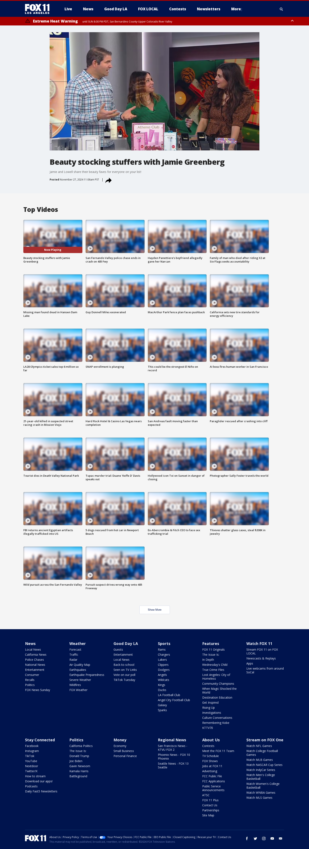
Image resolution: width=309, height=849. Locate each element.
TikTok (29, 756)
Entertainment (34, 670)
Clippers (163, 665)
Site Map (208, 815)
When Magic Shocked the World (219, 690)
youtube (272, 838)
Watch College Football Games (262, 753)
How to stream (35, 776)
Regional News (172, 739)
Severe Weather (80, 680)
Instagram (32, 751)
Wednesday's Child (214, 665)
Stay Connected (40, 739)
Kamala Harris (78, 771)
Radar (73, 660)
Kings (161, 685)
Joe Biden (75, 761)
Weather (77, 643)
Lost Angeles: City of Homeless (216, 677)
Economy (120, 746)
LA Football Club (169, 695)
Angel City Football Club (174, 700)
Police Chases (34, 660)
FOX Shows (210, 761)
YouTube (31, 761)
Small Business (124, 751)
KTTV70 (207, 728)
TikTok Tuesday (124, 680)
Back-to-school (124, 665)
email (280, 838)
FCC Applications (213, 781)
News (30, 643)
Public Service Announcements (213, 788)
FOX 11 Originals (213, 649)
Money (120, 739)
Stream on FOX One (264, 739)
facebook (247, 838)
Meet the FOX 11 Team (218, 751)
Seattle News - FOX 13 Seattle (173, 765)
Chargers (164, 655)
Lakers (162, 660)
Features (210, 643)
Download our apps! (39, 781)
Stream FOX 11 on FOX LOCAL (262, 651)
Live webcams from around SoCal (265, 670)
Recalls (29, 680)
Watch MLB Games (259, 760)
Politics (30, 685)
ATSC (206, 795)
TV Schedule (210, 756)
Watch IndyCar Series (260, 770)
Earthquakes (77, 670)
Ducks (162, 690)
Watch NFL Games (259, 746)
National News (35, 665)
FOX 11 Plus (210, 800)
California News (35, 655)
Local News (33, 649)
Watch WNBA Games (260, 793)
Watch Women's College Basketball (263, 785)
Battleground (78, 776)
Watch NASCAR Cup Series (264, 765)
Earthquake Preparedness (86, 675)
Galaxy (162, 705)
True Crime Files (213, 670)
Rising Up (208, 708)
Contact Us (209, 805)
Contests (208, 746)
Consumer (32, 675)
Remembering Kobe (215, 723)
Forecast (75, 649)
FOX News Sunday (37, 690)
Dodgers (164, 670)
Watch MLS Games (259, 798)
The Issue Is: (210, 655)
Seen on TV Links (125, 670)
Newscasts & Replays (261, 658)
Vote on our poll (124, 675)
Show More (154, 609)
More (236, 9)
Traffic (73, 655)
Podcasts (31, 786)
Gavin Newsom (79, 766)
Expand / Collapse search (281, 9)
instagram (263, 838)
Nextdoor (31, 766)
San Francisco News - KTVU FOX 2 (172, 748)
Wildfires (75, 685)
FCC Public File (212, 776)
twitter (255, 838)
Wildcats (163, 680)
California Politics (81, 746)
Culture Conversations (217, 718)
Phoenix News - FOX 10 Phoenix (174, 756)
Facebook (31, 746)
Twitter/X (31, 771)
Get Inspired (210, 702)
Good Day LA (126, 643)
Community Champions (218, 684)
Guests (118, 649)
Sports (164, 643)
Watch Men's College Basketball (260, 777)
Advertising (209, 771)
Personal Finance (125, 756)
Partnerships (210, 810)
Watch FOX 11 (259, 643)
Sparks (162, 710)
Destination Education (217, 697)
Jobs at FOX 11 (212, 766)
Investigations (211, 713)
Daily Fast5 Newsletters (41, 791)
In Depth (208, 660)
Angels (162, 675)
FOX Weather (78, 690)
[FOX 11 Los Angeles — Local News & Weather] (39, 9)
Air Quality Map (79, 665)
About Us (211, 739)
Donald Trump (79, 756)
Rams (162, 649)
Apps (249, 663)
